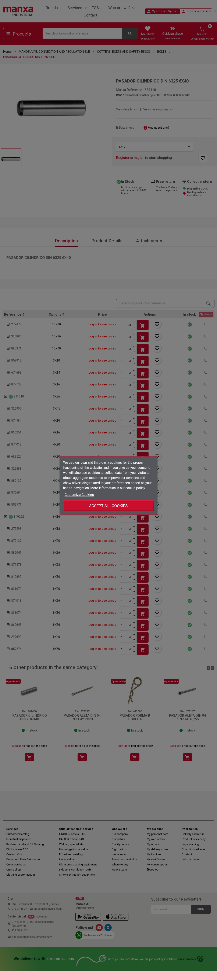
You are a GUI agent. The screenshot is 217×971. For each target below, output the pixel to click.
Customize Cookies (79, 495)
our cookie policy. (133, 488)
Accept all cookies (108, 505)
